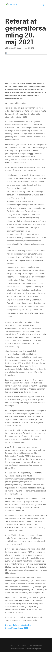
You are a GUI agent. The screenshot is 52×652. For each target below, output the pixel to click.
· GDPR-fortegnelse (33, 648)
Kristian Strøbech (14, 48)
